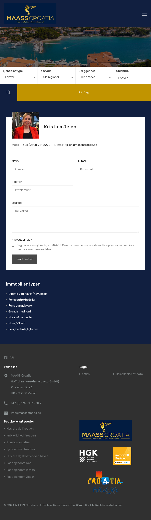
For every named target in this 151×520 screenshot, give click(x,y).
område (46, 71)
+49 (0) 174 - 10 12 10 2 (25, 403)
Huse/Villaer (16, 323)
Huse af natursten (20, 317)
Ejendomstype (13, 71)
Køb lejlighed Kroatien (21, 435)
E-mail (82, 161)
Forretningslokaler (20, 305)
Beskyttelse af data (129, 374)
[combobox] (19, 78)
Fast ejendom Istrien (20, 470)
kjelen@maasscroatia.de (81, 145)
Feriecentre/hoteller (21, 299)
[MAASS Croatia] (58, 13)
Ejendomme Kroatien (20, 449)
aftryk (86, 374)
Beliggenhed (87, 71)
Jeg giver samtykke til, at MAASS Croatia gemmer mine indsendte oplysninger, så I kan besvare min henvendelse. (75, 247)
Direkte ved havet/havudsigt (27, 294)
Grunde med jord (19, 311)
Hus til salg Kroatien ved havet (27, 456)
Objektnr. (122, 71)
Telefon (17, 182)
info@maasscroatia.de (26, 413)
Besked (17, 203)
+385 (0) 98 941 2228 (35, 145)
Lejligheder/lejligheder (23, 329)
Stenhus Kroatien (18, 442)
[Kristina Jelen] (25, 137)
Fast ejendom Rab (18, 463)
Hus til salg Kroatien (20, 428)
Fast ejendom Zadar (20, 476)
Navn (15, 161)
